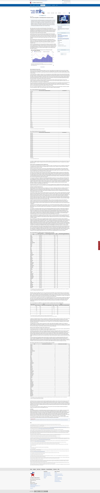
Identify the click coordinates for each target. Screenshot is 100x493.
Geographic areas (60, 42)
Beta (58, 469)
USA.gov (45, 477)
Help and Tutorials (57, 480)
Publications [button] (42, 5)
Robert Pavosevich (60, 26)
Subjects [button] (34, 5)
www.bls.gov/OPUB (32, 486)
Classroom (55, 469)
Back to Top (63, 53)
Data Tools (38, 469)
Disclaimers (56, 476)
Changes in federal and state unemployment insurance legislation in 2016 (63, 36)
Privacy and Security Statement (59, 475)
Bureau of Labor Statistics (33, 7)
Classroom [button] (53, 5)
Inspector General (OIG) (47, 472)
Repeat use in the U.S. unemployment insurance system (63, 38)
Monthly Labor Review (42, 7)
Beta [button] (57, 5)
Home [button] (30, 5)
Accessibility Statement (58, 481)
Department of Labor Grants (47, 475)
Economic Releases (49, 469)
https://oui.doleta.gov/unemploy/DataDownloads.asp (39, 451)
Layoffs (59, 43)
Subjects (34, 469)
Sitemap (56, 472)
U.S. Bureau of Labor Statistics (37, 2)
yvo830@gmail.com (60, 27)
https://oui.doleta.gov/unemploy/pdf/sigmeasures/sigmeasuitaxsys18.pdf (46, 428)
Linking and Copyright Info (58, 477)
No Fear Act (45, 476)
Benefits (59, 41)
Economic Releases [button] (48, 5)
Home (31, 469)
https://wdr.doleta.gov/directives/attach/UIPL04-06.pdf (44, 439)
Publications (38, 7)
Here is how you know (44, 0)
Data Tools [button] (38, 5)
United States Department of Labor (66, 0)
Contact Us (31, 488)
